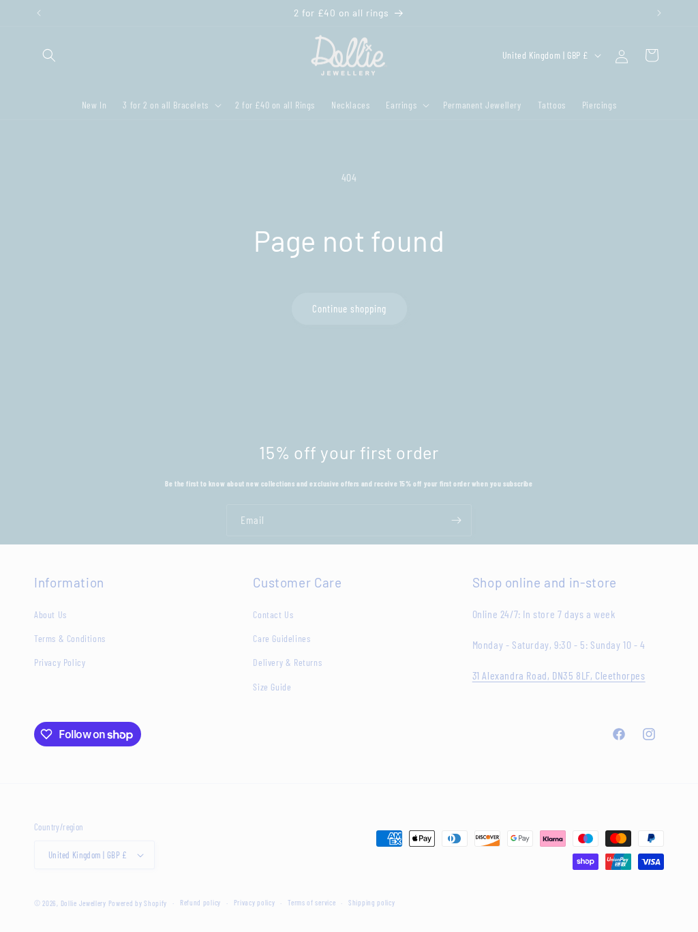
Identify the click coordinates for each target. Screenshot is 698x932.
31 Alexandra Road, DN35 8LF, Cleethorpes (559, 675)
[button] (49, 55)
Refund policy (200, 902)
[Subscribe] (456, 520)
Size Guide (272, 687)
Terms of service (311, 902)
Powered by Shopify (138, 903)
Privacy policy (254, 902)
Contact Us (273, 614)
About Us (50, 614)
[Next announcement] (659, 13)
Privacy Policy (59, 662)
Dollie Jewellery (83, 903)
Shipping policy (371, 902)
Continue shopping (349, 308)
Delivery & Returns (287, 662)
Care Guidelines (281, 638)
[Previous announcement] (39, 13)
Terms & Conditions (70, 638)
